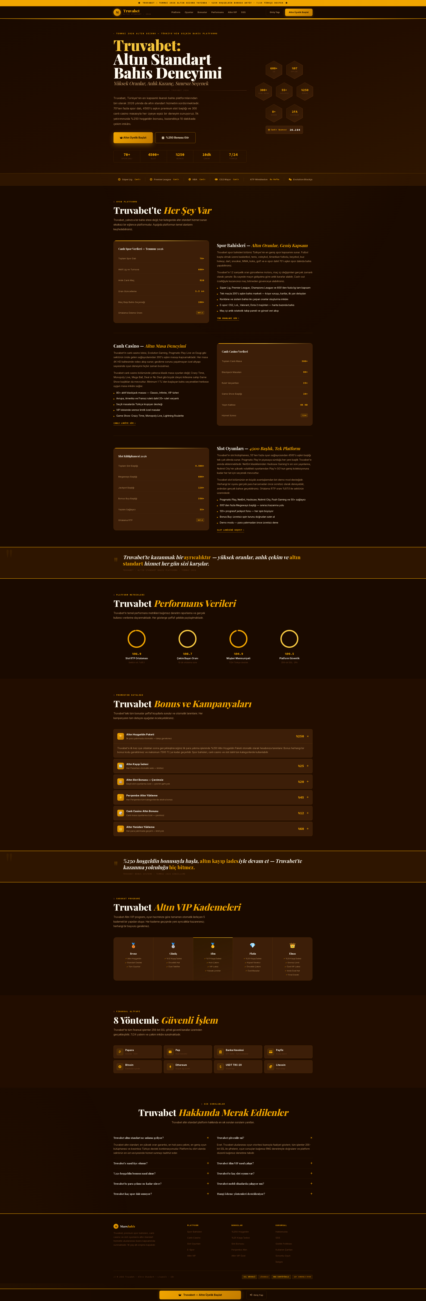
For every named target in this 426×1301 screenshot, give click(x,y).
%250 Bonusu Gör (177, 137)
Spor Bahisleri (194, 1231)
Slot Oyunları (194, 1243)
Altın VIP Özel (238, 1255)
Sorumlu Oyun (283, 1255)
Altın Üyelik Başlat (299, 12)
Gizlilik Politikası (284, 1243)
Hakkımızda (282, 1231)
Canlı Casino (194, 1237)
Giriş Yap (275, 12)
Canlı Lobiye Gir (123, 423)
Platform (175, 12)
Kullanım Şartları (284, 1249)
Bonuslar (202, 12)
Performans (217, 12)
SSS (243, 12)
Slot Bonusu (237, 1243)
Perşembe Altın (239, 1249)
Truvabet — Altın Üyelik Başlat (202, 1294)
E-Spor (191, 1249)
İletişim (279, 1261)
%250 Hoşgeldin (240, 1231)
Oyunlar (189, 12)
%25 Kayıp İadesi (240, 1237)
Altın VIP (232, 12)
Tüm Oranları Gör (227, 318)
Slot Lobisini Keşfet (229, 530)
